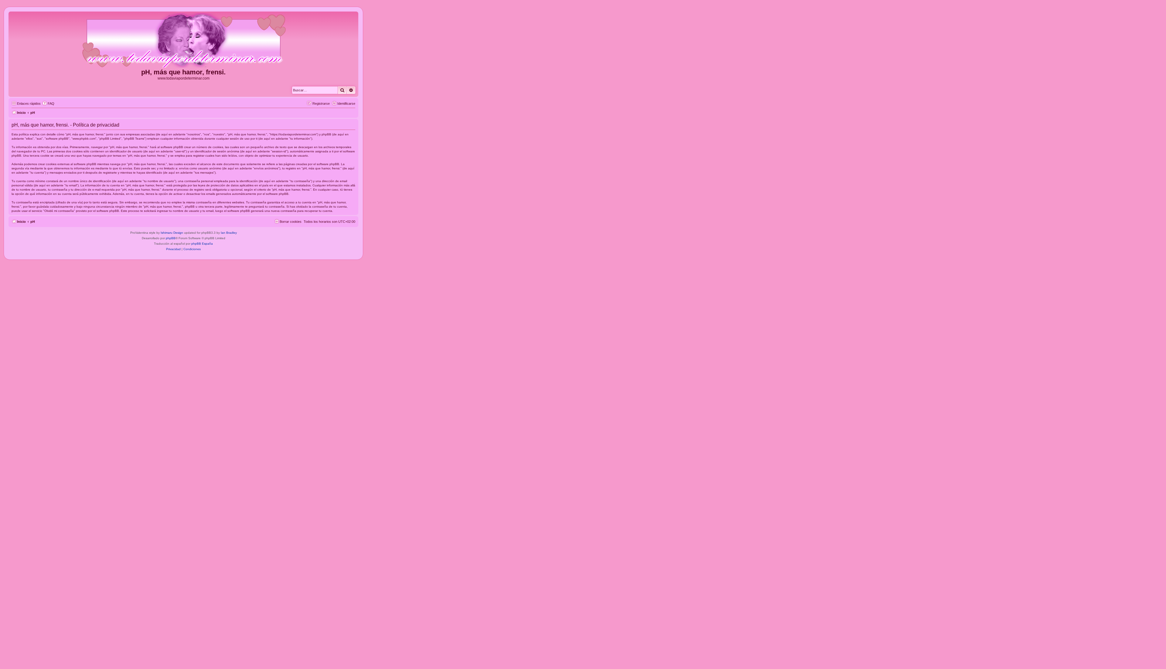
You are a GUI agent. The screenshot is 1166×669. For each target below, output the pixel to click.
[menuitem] (48, 103)
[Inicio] (183, 40)
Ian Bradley (229, 232)
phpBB (171, 238)
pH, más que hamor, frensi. (183, 72)
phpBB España (202, 243)
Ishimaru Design (172, 232)
